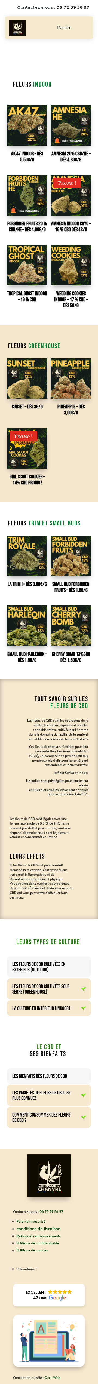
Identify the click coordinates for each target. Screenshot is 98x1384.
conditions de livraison (38, 1228)
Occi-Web (52, 1377)
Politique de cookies (32, 1250)
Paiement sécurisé (31, 1221)
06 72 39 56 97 (73, 7)
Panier (64, 28)
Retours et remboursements (38, 1236)
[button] (49, 1295)
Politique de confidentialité (38, 1243)
